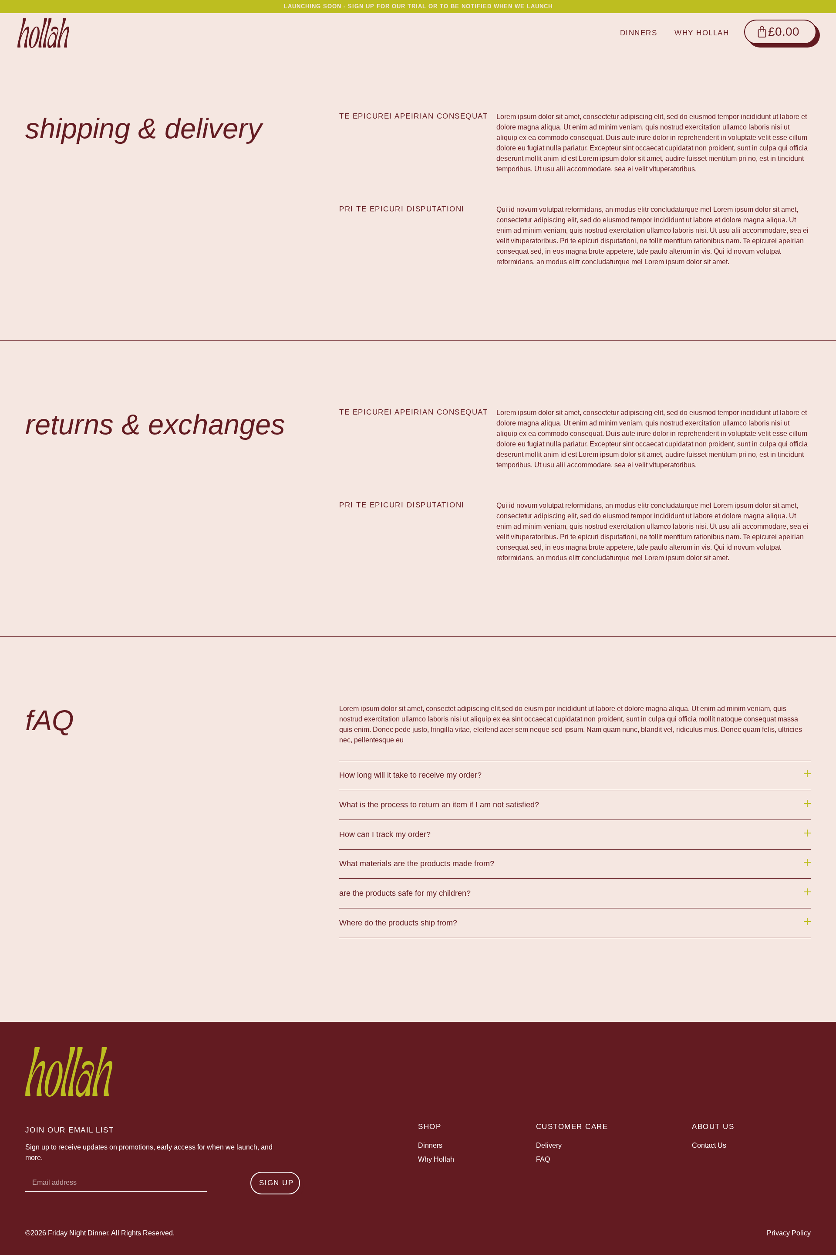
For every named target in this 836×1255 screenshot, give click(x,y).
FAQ (543, 1159)
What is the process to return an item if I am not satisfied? (439, 804)
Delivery (549, 1145)
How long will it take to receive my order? (410, 775)
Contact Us (709, 1145)
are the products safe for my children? (405, 893)
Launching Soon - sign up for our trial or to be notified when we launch (418, 6)
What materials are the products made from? (416, 863)
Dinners (638, 33)
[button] (575, 776)
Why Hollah (701, 33)
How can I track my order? (385, 834)
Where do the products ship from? (398, 922)
